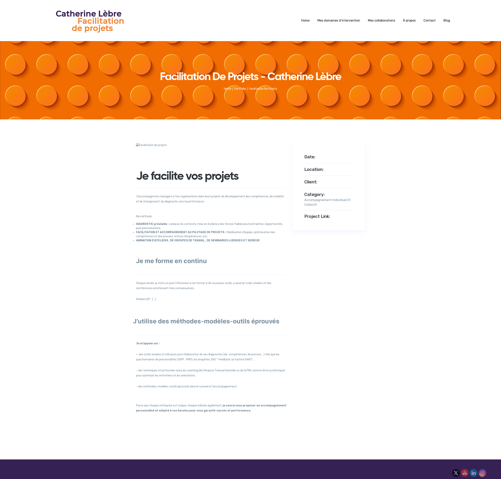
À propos (409, 20)
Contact (430, 20)
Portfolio (240, 88)
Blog (446, 20)
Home (305, 20)
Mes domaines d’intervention (338, 20)
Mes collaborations (381, 20)
